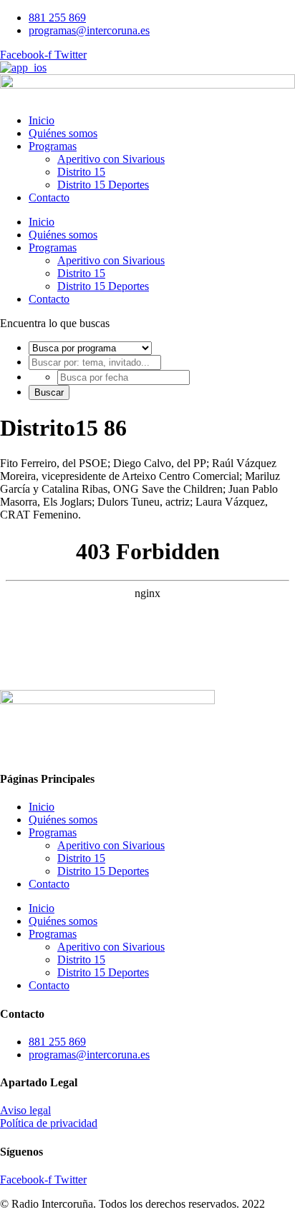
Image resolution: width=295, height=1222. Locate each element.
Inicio (41, 120)
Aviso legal (25, 1110)
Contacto (49, 197)
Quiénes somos (63, 133)
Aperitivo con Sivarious (111, 159)
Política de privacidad (48, 1123)
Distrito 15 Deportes (103, 185)
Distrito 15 (81, 172)
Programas (53, 146)
